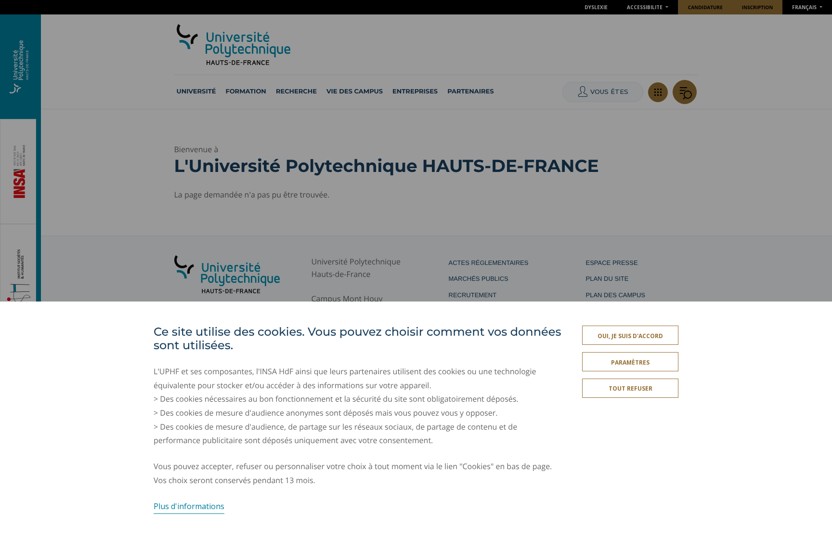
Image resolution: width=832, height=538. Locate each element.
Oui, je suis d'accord (630, 336)
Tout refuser (630, 389)
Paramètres (630, 362)
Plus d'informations (189, 506)
